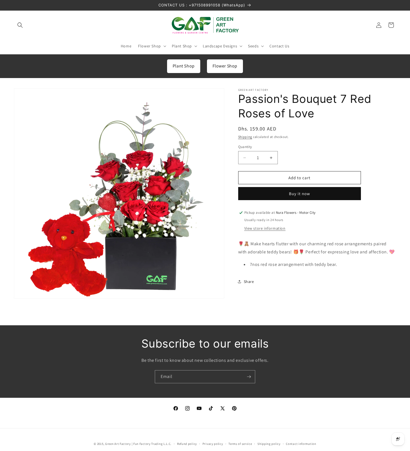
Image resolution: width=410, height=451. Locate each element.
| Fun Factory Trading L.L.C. (152, 444)
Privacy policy (212, 443)
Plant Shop (184, 66)
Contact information (301, 443)
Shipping (245, 137)
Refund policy (187, 443)
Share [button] (249, 281)
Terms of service (240, 443)
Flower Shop (225, 66)
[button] (20, 25)
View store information (265, 228)
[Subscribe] (249, 376)
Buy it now (299, 193)
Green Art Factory (118, 444)
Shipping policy (269, 443)
